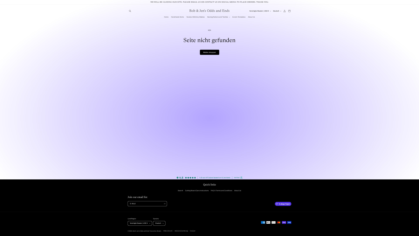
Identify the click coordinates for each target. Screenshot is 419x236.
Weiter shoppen (209, 52)
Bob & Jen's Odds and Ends (141, 231)
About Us (237, 190)
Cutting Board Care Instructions (197, 190)
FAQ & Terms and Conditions (221, 190)
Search (180, 190)
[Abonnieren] (164, 203)
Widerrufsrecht (167, 231)
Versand (192, 231)
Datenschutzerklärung (181, 231)
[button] (130, 11)
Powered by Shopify (155, 231)
